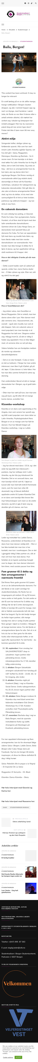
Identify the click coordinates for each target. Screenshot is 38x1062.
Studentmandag (19, 87)
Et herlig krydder (8, 858)
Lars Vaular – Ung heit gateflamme (10, 891)
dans (5, 807)
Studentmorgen (26, 41)
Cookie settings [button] (8, 1057)
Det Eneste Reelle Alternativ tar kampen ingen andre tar (12, 875)
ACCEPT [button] (18, 1057)
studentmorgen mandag (19, 807)
